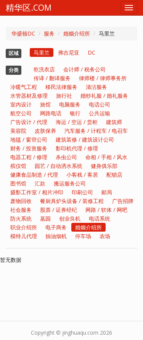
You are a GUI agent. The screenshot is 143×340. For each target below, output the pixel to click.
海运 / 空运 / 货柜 (77, 122)
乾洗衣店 (44, 69)
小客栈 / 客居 (82, 174)
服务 (49, 33)
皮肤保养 (45, 130)
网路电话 (50, 113)
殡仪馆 (18, 165)
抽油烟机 (56, 236)
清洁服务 (96, 86)
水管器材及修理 (29, 95)
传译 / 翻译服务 (52, 78)
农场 (105, 236)
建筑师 (114, 122)
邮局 (106, 192)
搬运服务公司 (70, 183)
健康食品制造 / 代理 (34, 174)
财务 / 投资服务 (28, 148)
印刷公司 (82, 192)
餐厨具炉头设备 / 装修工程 (72, 201)
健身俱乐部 (104, 165)
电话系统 (99, 218)
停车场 (83, 236)
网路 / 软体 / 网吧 (106, 209)
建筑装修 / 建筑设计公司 (85, 139)
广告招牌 (122, 201)
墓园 (45, 218)
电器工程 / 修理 (28, 157)
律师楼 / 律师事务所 (103, 78)
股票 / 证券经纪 (58, 209)
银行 (75, 113)
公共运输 (99, 113)
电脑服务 (69, 104)
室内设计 (21, 104)
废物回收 (21, 201)
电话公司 (99, 104)
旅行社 (64, 95)
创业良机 (69, 218)
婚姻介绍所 (76, 33)
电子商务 (56, 227)
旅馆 (45, 104)
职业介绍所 (23, 227)
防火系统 (21, 218)
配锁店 (114, 174)
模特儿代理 (23, 236)
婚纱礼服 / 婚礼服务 (104, 95)
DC (91, 52)
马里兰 (42, 52)
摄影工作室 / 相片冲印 (36, 192)
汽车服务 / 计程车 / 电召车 (96, 130)
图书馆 (18, 183)
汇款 (40, 183)
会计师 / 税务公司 (84, 69)
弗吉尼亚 (68, 52)
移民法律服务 (61, 86)
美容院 (18, 130)
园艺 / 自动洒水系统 (58, 165)
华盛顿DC (23, 33)
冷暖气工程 (23, 86)
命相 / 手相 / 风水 (106, 157)
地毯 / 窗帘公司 (28, 139)
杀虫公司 (66, 157)
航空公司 (21, 113)
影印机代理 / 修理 (77, 148)
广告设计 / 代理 (28, 122)
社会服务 (21, 209)
